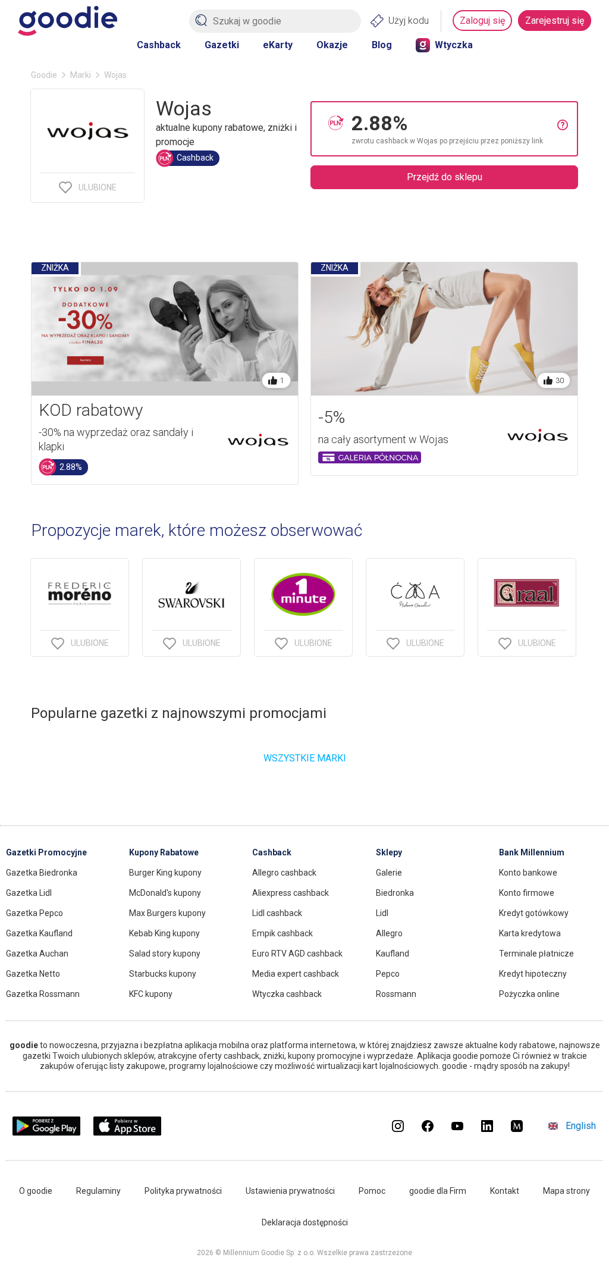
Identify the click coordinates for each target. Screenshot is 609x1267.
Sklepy (389, 852)
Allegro (389, 933)
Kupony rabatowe (164, 852)
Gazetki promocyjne (46, 852)
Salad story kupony (164, 953)
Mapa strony (566, 1191)
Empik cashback (282, 933)
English (581, 1125)
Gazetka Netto (33, 974)
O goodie (35, 1191)
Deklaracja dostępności (305, 1222)
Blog (382, 45)
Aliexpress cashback (290, 893)
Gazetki (222, 45)
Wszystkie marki (304, 758)
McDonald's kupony (165, 893)
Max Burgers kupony (167, 913)
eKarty (278, 45)
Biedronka (395, 893)
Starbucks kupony (162, 974)
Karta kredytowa (530, 933)
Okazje (332, 45)
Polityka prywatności (183, 1191)
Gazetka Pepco (34, 913)
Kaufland (392, 953)
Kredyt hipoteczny (533, 974)
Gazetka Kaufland (39, 933)
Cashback (159, 45)
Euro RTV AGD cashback (297, 953)
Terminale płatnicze (536, 953)
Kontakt (504, 1191)
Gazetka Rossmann (43, 994)
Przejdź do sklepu (444, 177)
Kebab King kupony (164, 933)
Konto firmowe (526, 893)
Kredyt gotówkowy (534, 913)
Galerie (389, 872)
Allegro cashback (284, 872)
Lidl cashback (277, 913)
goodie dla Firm (437, 1191)
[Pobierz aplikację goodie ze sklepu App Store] (127, 1132)
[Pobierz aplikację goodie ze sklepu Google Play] (46, 1132)
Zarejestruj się (554, 20)
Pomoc (372, 1191)
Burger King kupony (165, 872)
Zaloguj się (482, 20)
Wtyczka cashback (287, 994)
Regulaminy (98, 1191)
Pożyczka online (529, 994)
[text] (454, 128)
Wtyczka (454, 45)
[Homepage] (67, 21)
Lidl (382, 913)
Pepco (388, 974)
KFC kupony (150, 994)
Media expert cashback (295, 974)
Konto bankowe (528, 872)
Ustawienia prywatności (290, 1191)
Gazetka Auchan (37, 953)
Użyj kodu (408, 20)
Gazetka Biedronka (41, 872)
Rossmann (396, 994)
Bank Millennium (531, 852)
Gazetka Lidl (29, 893)
